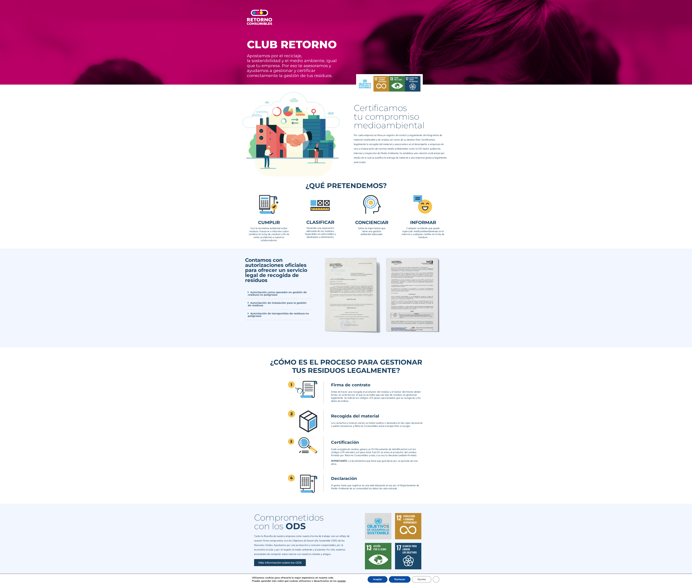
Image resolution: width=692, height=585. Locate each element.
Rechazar (399, 579)
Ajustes (421, 579)
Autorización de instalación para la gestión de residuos (277, 304)
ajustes (341, 581)
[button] (279, 293)
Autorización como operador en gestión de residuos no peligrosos (277, 293)
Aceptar (377, 579)
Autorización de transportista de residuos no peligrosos (278, 315)
